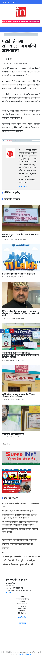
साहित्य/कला (13, 564)
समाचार (9, 540)
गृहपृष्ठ (4, 540)
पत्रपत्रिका (31, 560)
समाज (25, 556)
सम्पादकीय (17, 556)
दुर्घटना (23, 560)
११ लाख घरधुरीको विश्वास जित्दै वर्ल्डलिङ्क (18, 274)
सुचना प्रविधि (24, 564)
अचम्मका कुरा (8, 556)
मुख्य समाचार (17, 540)
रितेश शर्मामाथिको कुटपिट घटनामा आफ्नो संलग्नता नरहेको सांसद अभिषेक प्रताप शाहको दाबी (20, 313)
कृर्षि (4, 560)
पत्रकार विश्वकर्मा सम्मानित (13, 434)
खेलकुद (25, 544)
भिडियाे (33, 564)
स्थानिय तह (33, 540)
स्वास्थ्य (31, 556)
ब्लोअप (5, 564)
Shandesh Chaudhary (25, 654)
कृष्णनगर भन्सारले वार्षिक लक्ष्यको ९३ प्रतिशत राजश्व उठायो (20, 235)
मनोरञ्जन (5, 548)
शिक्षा (20, 544)
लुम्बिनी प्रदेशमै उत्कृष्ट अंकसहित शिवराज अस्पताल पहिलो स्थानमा (18, 395)
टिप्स (17, 560)
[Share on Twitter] (7, 331)
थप (3, 552)
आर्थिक (30, 544)
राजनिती (25, 540)
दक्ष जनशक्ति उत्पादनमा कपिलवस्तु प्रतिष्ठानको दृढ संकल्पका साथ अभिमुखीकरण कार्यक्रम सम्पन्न (20, 355)
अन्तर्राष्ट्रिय (14, 544)
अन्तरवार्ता (5, 544)
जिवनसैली (11, 560)
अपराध (37, 556)
